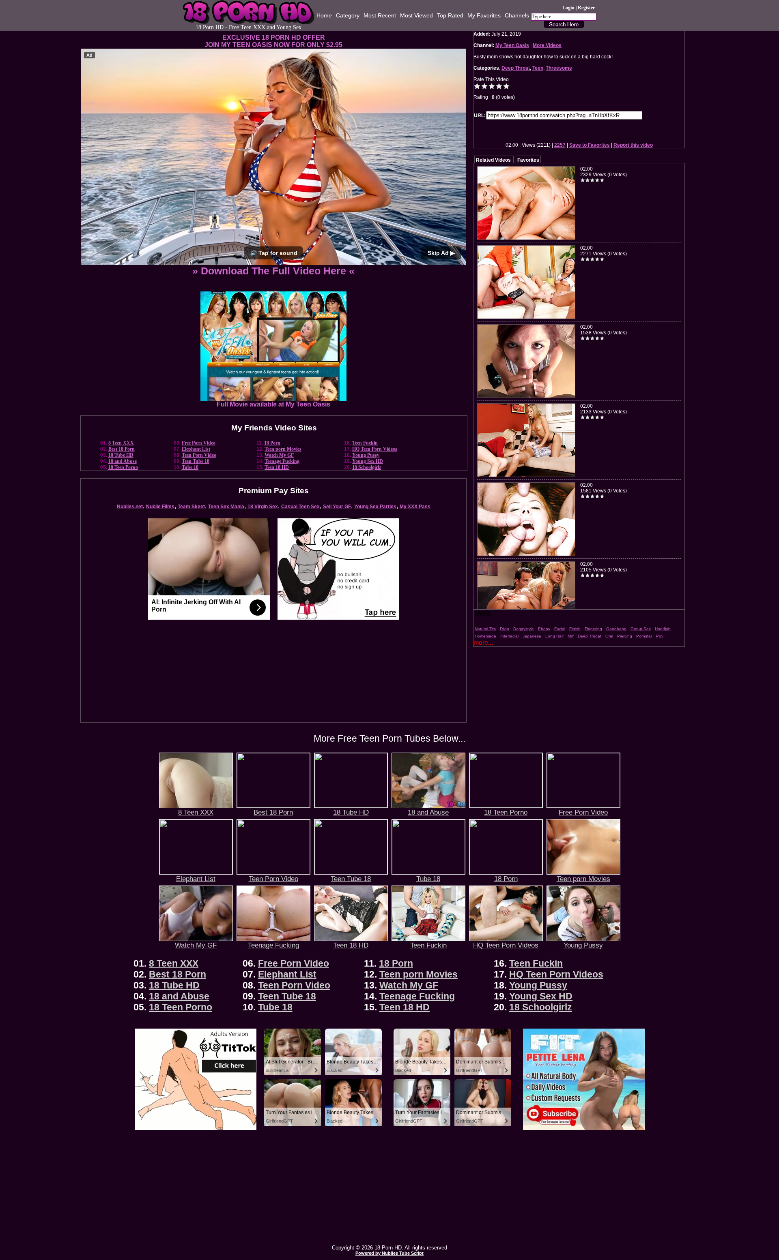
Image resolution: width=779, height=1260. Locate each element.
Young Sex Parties (375, 506)
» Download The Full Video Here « (273, 270)
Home (324, 15)
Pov (659, 636)
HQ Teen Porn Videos (374, 449)
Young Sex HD (367, 461)
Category (347, 15)
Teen (537, 68)
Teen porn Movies (283, 449)
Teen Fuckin (365, 443)
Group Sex (641, 629)
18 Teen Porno (123, 467)
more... (483, 642)
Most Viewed (416, 15)
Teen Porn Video (199, 455)
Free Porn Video (198, 443)
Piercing (624, 636)
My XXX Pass (415, 506)
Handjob (663, 629)
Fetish (575, 629)
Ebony (544, 629)
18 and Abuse (122, 461)
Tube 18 (190, 467)
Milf (571, 636)
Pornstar (644, 636)
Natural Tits (485, 629)
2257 (560, 145)
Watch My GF (279, 455)
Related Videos (493, 160)
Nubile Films (160, 506)
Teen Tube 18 (195, 461)
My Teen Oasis (512, 45)
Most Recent (380, 15)
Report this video (633, 145)
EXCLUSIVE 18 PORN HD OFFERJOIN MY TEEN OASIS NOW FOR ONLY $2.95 (273, 41)
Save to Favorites (589, 145)
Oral (609, 636)
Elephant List (196, 449)
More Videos (547, 45)
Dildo (504, 629)
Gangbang (616, 629)
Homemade (485, 636)
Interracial (509, 636)
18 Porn (272, 443)
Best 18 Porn (121, 449)
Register (586, 8)
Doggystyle (523, 629)
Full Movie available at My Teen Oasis (273, 404)
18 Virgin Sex (262, 506)
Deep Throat (515, 68)
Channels (517, 15)
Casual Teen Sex (300, 506)
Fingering (593, 629)
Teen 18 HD (277, 467)
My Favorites (484, 15)
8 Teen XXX (121, 443)
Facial (559, 629)
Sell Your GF (337, 506)
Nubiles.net (130, 506)
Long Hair (554, 636)
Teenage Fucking (282, 461)
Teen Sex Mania (226, 506)
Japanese (532, 636)
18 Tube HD (120, 455)
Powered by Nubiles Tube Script (389, 1253)
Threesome (559, 68)
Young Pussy (365, 455)
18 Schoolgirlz (366, 467)
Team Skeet (191, 506)
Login (568, 8)
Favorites (528, 160)
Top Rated (450, 15)
